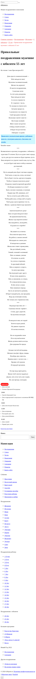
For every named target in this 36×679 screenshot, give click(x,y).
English (15, 674)
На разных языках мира (12, 667)
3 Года (6, 562)
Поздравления (9, 14)
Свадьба (7, 488)
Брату (6, 521)
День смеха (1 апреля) (12, 640)
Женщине (7, 506)
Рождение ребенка (10, 494)
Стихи (6, 17)
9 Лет (6, 580)
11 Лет (6, 586)
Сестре (6, 518)
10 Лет (6, 583)
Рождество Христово (11, 631)
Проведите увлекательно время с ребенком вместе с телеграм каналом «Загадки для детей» (16, 139)
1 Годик (7, 556)
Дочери (7, 541)
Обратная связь (6, 674)
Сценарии (7, 29)
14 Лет (6, 595)
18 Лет (6, 607)
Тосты (6, 20)
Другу (6, 527)
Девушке (7, 530)
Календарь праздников (6, 428)
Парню (6, 532)
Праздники (8, 479)
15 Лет (6, 598)
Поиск (3, 433)
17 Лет (6, 604)
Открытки (7, 26)
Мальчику (7, 538)
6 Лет (6, 571)
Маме (6, 512)
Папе (6, 515)
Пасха (6, 643)
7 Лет (6, 574)
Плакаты (7, 32)
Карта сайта (8, 35)
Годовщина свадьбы (11, 491)
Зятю (6, 547)
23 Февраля (8, 634)
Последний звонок (10, 482)
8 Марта (7, 637)
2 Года (6, 559)
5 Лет (6, 568)
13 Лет (6, 592)
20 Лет (6, 616)
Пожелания (8, 23)
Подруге (7, 524)
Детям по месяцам (10, 664)
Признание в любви (11, 497)
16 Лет (6, 601)
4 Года (6, 565)
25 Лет (6, 619)
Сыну (6, 544)
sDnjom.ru (4, 5)
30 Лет (6, 622)
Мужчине (7, 509)
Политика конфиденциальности (24, 671)
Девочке (7, 536)
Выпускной (8, 485)
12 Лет (6, 589)
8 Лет (6, 577)
